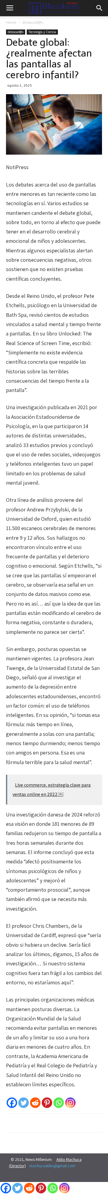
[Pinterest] (47, 1102)
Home (11, 22)
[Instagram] (70, 1102)
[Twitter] (23, 1102)
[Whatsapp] (58, 1102)
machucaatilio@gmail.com (52, 1165)
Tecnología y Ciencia (42, 32)
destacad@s (32, 22)
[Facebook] (12, 1102)
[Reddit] (35, 1102)
